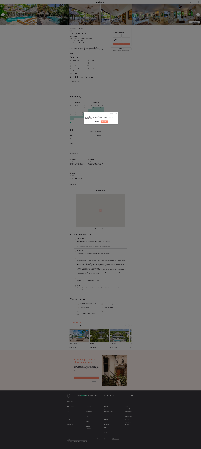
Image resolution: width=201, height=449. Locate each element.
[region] (101, 118)
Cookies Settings (96, 121)
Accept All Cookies (104, 121)
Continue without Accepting (113, 113)
